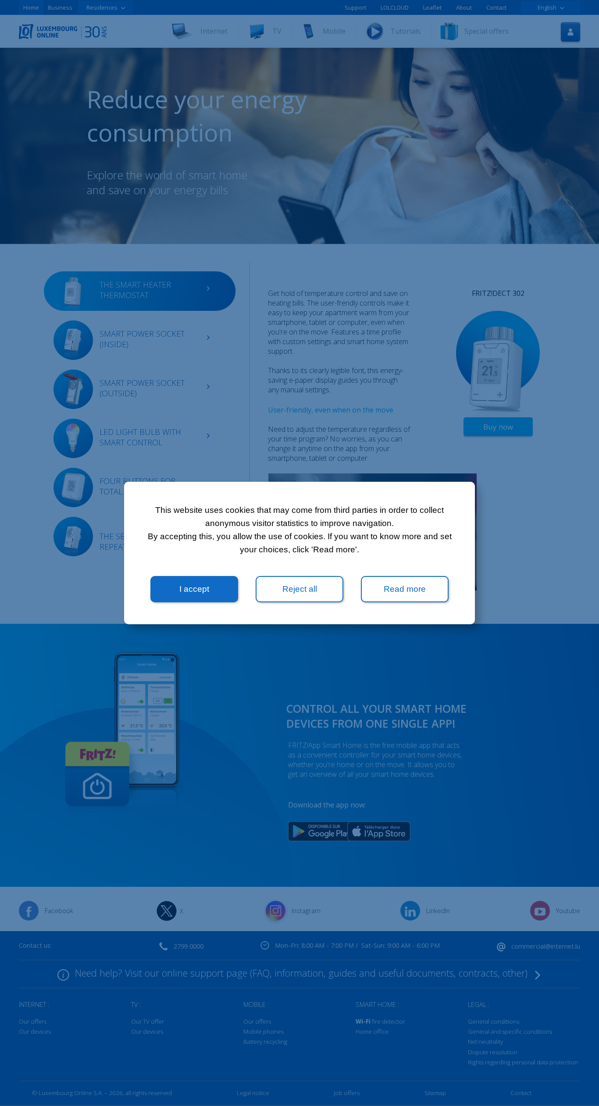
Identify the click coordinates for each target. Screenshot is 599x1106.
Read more (405, 589)
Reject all (299, 589)
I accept (194, 589)
